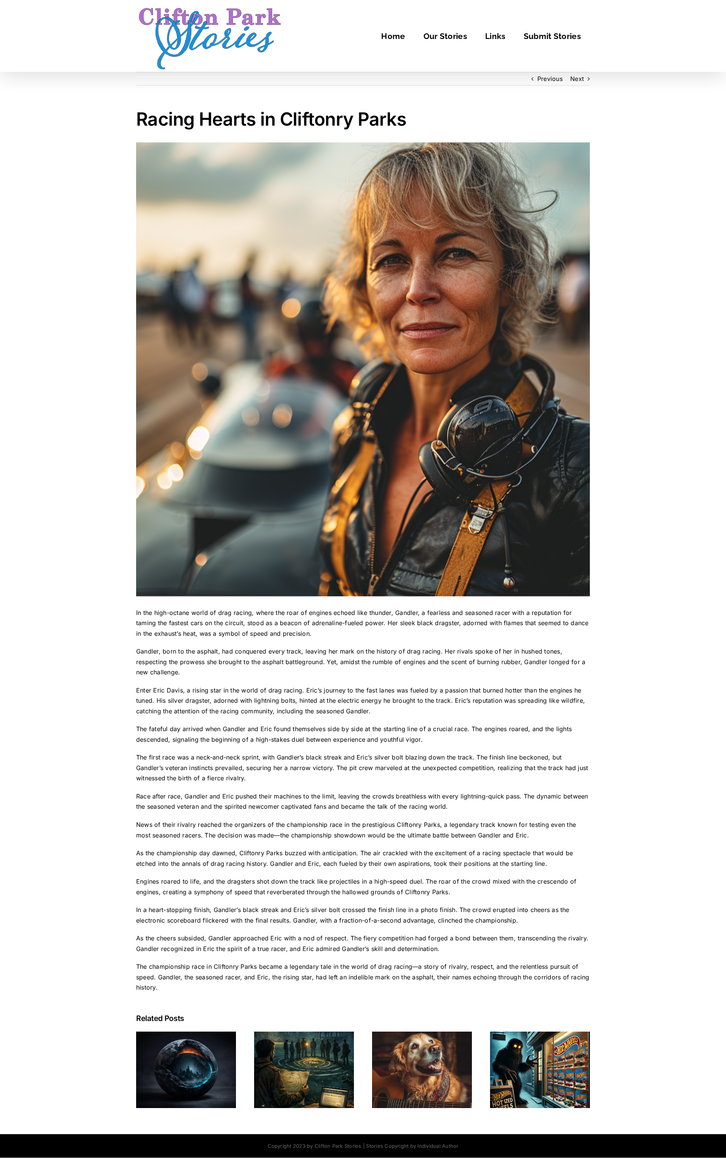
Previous (550, 78)
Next (577, 78)
